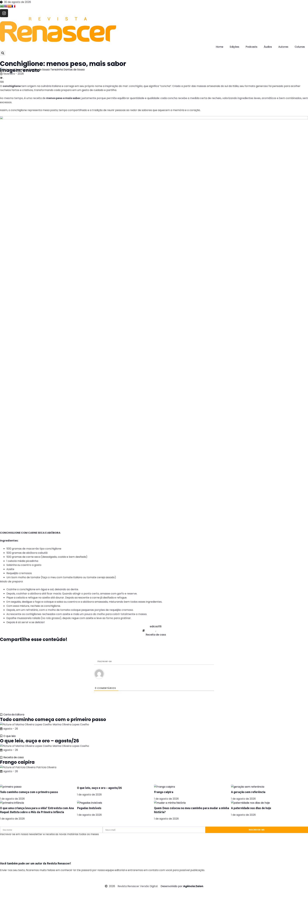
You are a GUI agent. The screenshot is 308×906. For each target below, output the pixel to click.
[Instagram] (4, 13)
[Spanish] (10, 6)
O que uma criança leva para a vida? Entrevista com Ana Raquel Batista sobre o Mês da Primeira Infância (37, 810)
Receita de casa (156, 634)
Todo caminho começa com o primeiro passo (53, 719)
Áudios (268, 47)
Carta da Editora (13, 714)
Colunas (300, 47)
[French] (13, 6)
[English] (6, 6)
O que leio (9, 736)
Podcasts (251, 47)
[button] (2, 53)
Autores (283, 47)
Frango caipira (17, 762)
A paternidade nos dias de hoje (251, 808)
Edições (234, 47)
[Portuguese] (2, 6)
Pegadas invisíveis (89, 808)
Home (219, 47)
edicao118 (156, 626)
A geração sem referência (248, 792)
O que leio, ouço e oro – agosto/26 (39, 741)
